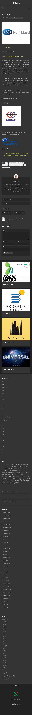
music (7, 479)
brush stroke (4, 466)
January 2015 (6, 548)
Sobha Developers (8, 343)
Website (5, 246)
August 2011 (6, 566)
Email (18, 241)
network (13, 479)
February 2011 (6, 583)
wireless (11, 483)
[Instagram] (19, 704)
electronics (19, 470)
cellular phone (23, 467)
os (22, 479)
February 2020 (6, 524)
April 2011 (5, 578)
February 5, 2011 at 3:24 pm (18, 218)
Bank (13, 465)
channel (3, 468)
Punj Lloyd (7, 47)
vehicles (7, 483)
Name (5, 241)
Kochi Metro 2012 (8, 284)
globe (22, 472)
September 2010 (7, 598)
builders (9, 466)
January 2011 (6, 586)
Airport (3, 464)
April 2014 (5, 554)
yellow (16, 483)
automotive (7, 464)
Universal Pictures (8, 369)
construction (21, 162)
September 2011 (7, 563)
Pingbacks (19, 213)
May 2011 (5, 575)
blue (7, 162)
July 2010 (5, 604)
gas (10, 165)
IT (16, 476)
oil (25, 165)
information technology (16, 474)
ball (11, 464)
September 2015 (7, 536)
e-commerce (13, 470)
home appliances (6, 474)
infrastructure (16, 165)
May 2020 (5, 521)
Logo (4, 414)
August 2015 (6, 539)
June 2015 (5, 545)
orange (19, 478)
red (28, 478)
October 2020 (6, 518)
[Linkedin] (15, 704)
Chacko (8, 218)
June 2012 (5, 560)
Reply (7, 221)
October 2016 (6, 533)
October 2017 (6, 530)
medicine (22, 476)
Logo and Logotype (15, 18)
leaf (18, 476)
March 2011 (6, 581)
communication (14, 468)
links (22, 165)
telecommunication (22, 481)
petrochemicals (6, 167)
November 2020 (7, 515)
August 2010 (6, 601)
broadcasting (24, 464)
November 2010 (7, 592)
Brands (5, 387)
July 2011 (5, 569)
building (14, 466)
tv (4, 483)
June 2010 (5, 607)
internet (13, 476)
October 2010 (6, 595)
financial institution (14, 473)
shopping (4, 481)
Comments (8, 213)
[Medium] (12, 704)
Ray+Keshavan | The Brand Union (14, 56)
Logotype (5, 420)
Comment (6, 230)
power (24, 479)
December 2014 (7, 551)
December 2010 (7, 589)
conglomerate (12, 162)
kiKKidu (16, 2)
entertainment (5, 473)
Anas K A (5, 18)
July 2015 (5, 542)
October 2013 (6, 557)
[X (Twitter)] (17, 704)
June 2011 (5, 572)
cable (17, 466)
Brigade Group (7, 313)
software (8, 481)
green (26, 472)
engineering (5, 165)
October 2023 (6, 512)
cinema (7, 468)
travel (3, 483)
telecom (13, 481)
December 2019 (7, 527)
